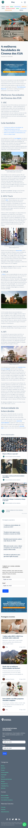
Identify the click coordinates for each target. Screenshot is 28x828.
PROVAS (11, 6)
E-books (3, 807)
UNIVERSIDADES (17, 6)
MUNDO (17, 8)
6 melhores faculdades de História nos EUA (15, 131)
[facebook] (7, 819)
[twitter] (13, 819)
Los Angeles (17, 138)
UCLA (3, 274)
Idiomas (3, 768)
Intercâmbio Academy (7, 800)
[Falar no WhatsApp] (24, 824)
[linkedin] (19, 819)
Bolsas (2, 765)
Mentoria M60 (4, 795)
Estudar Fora (4, 783)
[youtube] (16, 819)
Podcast (3, 809)
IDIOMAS (7, 6)
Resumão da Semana (6, 779)
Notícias (3, 788)
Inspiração (3, 774)
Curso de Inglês (5, 797)
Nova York (19, 250)
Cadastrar (5, 591)
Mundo (3, 781)
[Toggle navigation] (25, 2)
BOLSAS (3, 6)
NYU (7, 200)
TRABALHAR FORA (8, 10)
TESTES (3, 8)
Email (4, 583)
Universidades (4, 772)
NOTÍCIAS (21, 10)
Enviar (4, 753)
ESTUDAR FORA (23, 8)
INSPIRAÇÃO (24, 6)
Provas (3, 770)
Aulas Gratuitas (5, 811)
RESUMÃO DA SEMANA (10, 8)
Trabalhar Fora (4, 786)
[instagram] (10, 819)
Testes (3, 777)
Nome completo (6, 577)
